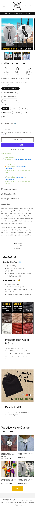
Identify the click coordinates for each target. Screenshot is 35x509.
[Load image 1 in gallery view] (9, 56)
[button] (4, 6)
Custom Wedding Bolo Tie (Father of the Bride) (25, 479)
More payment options (17, 149)
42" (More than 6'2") (10, 101)
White (18, 112)
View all (17, 488)
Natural (23, 108)
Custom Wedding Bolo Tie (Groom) (25, 454)
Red (26, 112)
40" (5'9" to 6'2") (9, 97)
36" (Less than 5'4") (10, 88)
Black (5, 108)
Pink (4, 116)
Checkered (7, 112)
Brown (14, 108)
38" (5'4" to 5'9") (9, 92)
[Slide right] (33, 57)
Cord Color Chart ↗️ (8, 123)
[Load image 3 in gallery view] (26, 56)
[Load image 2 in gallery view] (17, 56)
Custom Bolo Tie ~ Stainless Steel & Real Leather (7, 455)
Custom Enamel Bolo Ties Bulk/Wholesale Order (8, 479)
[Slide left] (2, 57)
